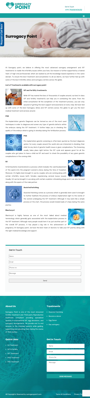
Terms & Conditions (63, 394)
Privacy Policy (79, 394)
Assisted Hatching (56, 312)
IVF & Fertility (12, 349)
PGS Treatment (13, 362)
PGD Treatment (13, 358)
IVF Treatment (13, 353)
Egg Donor (53, 320)
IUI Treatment (12, 345)
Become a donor (55, 316)
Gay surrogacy (54, 324)
